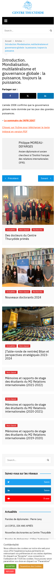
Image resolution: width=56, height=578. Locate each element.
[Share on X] (28, 96)
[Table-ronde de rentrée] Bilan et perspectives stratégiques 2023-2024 (27, 355)
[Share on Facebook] (10, 96)
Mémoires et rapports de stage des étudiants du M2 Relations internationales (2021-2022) (25, 381)
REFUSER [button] (10, 571)
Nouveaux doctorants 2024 (23, 297)
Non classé (24, 229)
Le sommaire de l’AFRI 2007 (19, 120)
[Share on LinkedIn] (45, 96)
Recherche (37, 229)
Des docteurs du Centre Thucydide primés (20, 237)
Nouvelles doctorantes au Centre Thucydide (28, 532)
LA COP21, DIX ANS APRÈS (19, 525)
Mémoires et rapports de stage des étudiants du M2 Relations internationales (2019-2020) (25, 434)
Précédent (13, 178)
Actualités (11, 229)
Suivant (44, 178)
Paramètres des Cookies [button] (30, 566)
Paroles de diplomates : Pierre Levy (23, 519)
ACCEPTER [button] (10, 566)
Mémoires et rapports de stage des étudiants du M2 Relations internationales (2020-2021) (25, 408)
